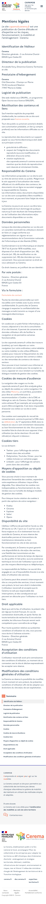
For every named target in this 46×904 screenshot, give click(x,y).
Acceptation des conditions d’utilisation (17, 753)
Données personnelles (11, 725)
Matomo (15, 391)
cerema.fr (8, 879)
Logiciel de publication (11, 713)
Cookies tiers (8, 737)
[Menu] (41, 6)
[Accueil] (11, 6)
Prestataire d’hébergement (12, 709)
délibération (9, 421)
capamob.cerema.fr (19, 26)
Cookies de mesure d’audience (14, 733)
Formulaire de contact (12, 295)
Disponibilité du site (10, 745)
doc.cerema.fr (20, 879)
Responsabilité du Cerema (12, 721)
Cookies (6, 729)
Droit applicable (9, 749)
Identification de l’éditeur (13, 701)
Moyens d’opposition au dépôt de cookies (18, 741)
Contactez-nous (16, 815)
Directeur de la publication (13, 705)
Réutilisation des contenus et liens (15, 717)
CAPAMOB (30, 3)
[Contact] (6, 815)
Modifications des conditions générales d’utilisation (22, 757)
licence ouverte (22, 119)
